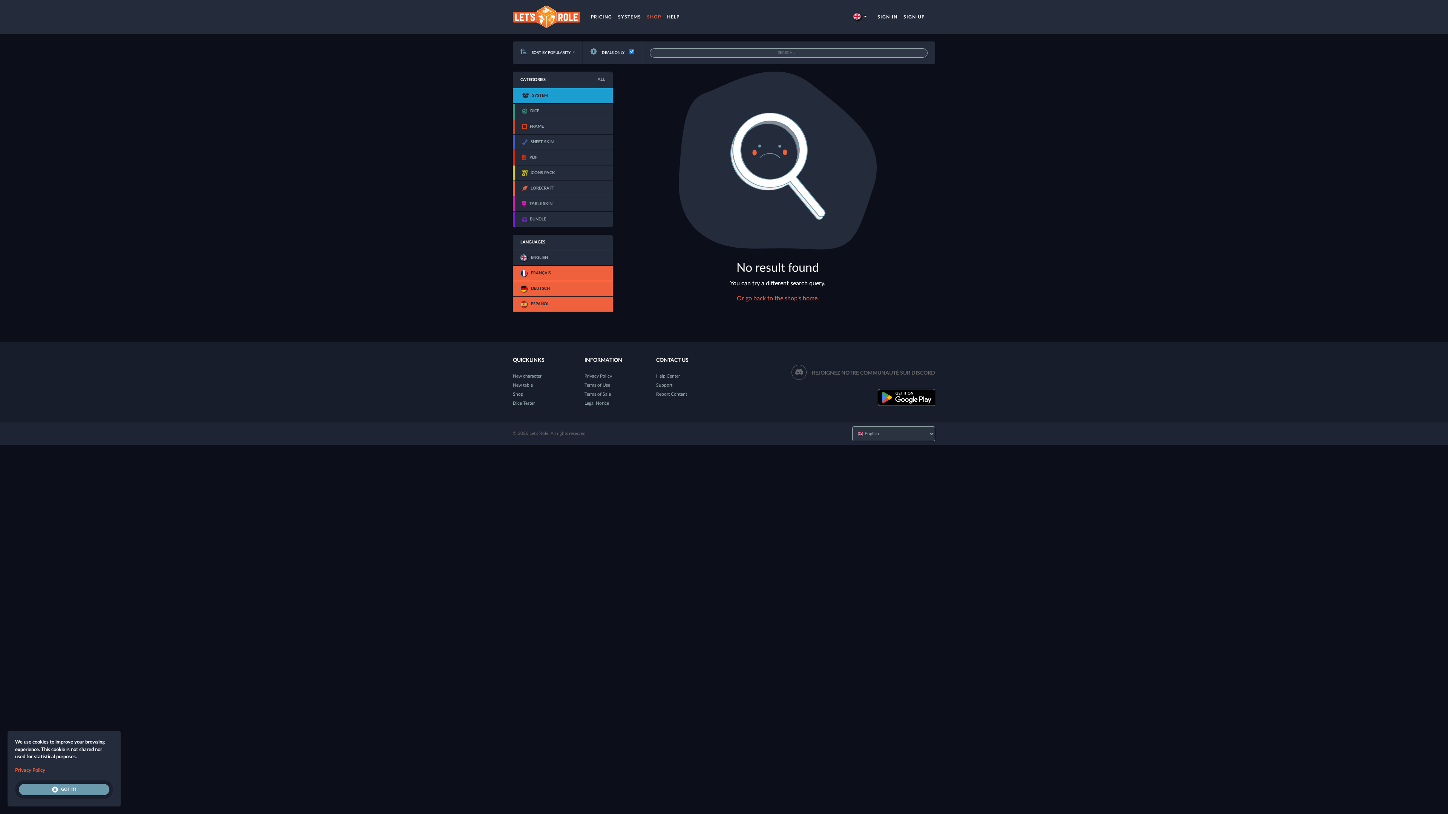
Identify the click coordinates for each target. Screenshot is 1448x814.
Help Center (668, 376)
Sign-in (887, 17)
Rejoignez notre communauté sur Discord (873, 373)
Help (673, 17)
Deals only (612, 53)
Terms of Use (597, 385)
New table (523, 385)
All (601, 79)
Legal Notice (596, 403)
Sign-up (914, 17)
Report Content (671, 394)
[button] (860, 17)
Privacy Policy (598, 376)
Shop (654, 17)
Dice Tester (524, 403)
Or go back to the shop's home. (778, 298)
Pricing (601, 17)
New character (527, 376)
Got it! (68, 789)
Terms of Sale (597, 394)
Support (664, 385)
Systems (629, 17)
